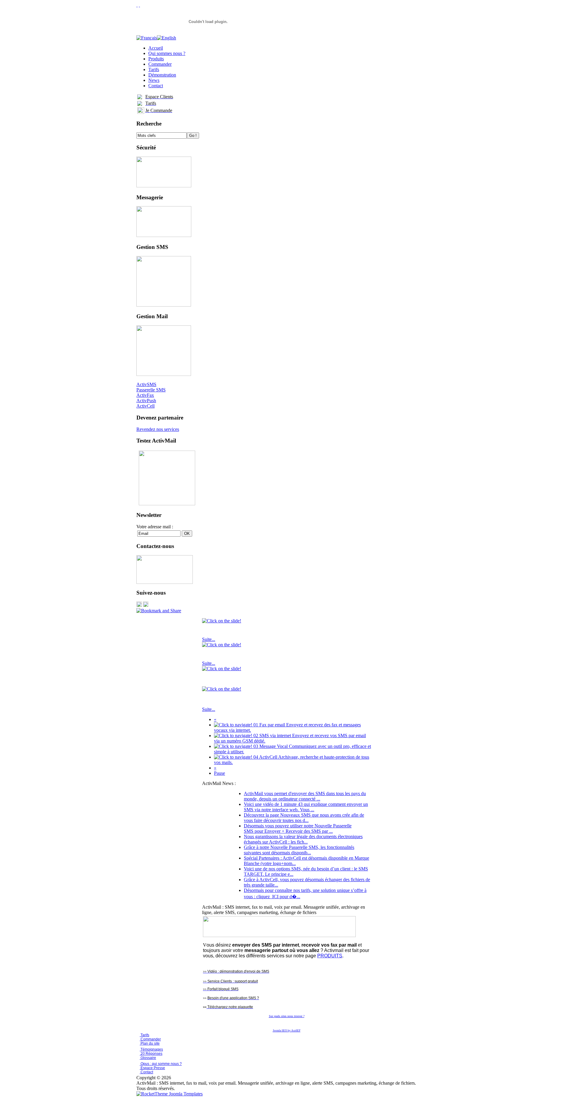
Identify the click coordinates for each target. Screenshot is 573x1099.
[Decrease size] (139, 4)
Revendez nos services (157, 429)
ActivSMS (146, 384)
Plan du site (150, 1043)
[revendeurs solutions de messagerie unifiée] (279, 935)
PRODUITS (329, 955)
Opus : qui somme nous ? (161, 1064)
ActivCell (145, 405)
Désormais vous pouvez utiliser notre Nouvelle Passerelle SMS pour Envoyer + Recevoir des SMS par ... (298, 828)
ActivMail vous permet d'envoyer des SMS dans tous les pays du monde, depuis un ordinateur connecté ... (305, 796)
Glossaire (148, 1058)
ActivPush (146, 400)
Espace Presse (152, 1068)
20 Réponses (151, 1053)
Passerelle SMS (151, 389)
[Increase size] (137, 4)
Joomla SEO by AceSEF (287, 1030)
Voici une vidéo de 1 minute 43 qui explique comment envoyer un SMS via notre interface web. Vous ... (306, 807)
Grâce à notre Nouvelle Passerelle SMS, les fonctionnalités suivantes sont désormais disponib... (299, 850)
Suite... (208, 639)
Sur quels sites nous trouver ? (286, 1016)
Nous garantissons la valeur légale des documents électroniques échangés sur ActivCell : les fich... (303, 839)
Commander (150, 1039)
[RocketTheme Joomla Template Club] (169, 1093)
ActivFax (145, 395)
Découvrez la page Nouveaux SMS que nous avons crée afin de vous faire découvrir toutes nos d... (304, 817)
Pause (219, 773)
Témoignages (151, 1049)
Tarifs (144, 1035)
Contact (146, 1072)
